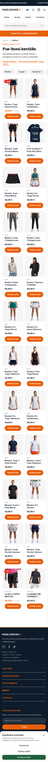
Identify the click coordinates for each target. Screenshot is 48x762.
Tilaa (24, 727)
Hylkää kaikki (24, 751)
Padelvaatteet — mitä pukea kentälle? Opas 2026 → (23, 62)
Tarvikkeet (40, 17)
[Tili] (33, 9)
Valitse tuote (13, 116)
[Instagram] (3, 646)
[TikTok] (14, 646)
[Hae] (42, 25)
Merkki (9, 72)
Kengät (17, 17)
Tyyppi (22, 72)
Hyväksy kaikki (24, 757)
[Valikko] (44, 9)
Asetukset (24, 745)
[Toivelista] (19, 82)
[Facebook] (9, 646)
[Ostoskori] (38, 9)
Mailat (6, 17)
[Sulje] (44, 735)
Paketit (28, 17)
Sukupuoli (37, 72)
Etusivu (5, 40)
